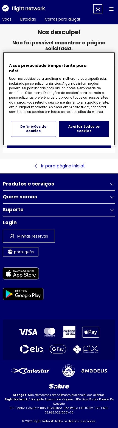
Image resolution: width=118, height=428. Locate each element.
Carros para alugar (62, 19)
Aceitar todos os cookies (84, 128)
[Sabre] (59, 386)
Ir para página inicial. (63, 166)
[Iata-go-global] (68, 370)
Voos (7, 19)
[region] (59, 98)
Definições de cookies (33, 128)
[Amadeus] (94, 371)
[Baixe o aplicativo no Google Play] (23, 295)
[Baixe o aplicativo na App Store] (23, 274)
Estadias (28, 19)
